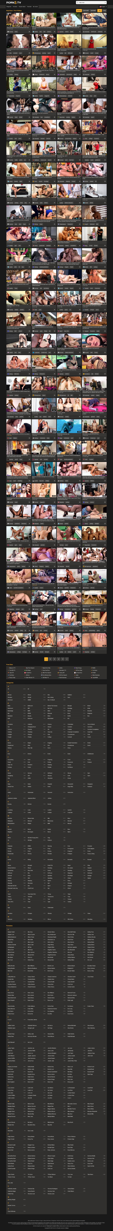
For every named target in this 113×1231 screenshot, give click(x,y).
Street (76, 888)
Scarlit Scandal (16, 1168)
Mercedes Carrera (76, 1103)
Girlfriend (56, 773)
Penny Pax (36, 1139)
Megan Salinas (56, 1109)
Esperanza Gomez (56, 1008)
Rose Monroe (76, 1150)
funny (16, 31)
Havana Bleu (56, 1034)
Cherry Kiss (56, 984)
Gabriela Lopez (16, 1028)
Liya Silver (76, 1090)
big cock (42, 480)
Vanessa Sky (36, 1188)
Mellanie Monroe (56, 1114)
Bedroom (36, 718)
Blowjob (76, 705)
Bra (76, 718)
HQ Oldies (28, 670)
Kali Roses (16, 1069)
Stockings (76, 875)
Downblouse (76, 745)
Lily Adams (56, 1087)
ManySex (61, 502)
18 (95, 181)
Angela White (56, 947)
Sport (56, 885)
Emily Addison (36, 1006)
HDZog (36, 224)
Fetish (36, 767)
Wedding (36, 919)
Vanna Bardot (36, 1191)
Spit (56, 883)
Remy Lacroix (36, 1150)
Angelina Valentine (56, 952)
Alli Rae (36, 947)
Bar (16, 713)
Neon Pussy (79, 668)
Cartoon (16, 729)
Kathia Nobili (36, 1066)
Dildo (36, 745)
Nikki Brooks (56, 1122)
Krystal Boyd (96, 1069)
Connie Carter (76, 987)
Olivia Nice (16, 1130)
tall (65, 53)
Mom (76, 818)
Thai (36, 899)
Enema (36, 753)
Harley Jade (36, 1034)
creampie (100, 31)
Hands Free (16, 786)
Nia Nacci (36, 1122)
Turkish (76, 901)
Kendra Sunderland (56, 1071)
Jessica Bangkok (56, 1053)
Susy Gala (96, 1163)
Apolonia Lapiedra (76, 947)
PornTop (61, 545)
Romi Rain (76, 1147)
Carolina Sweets (16, 984)
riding (21, 630)
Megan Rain (56, 1106)
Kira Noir (76, 1074)
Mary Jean (36, 1116)
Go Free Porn (79, 672)
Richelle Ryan (56, 1147)
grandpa (74, 609)
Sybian (96, 878)
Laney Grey (16, 1090)
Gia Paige (56, 1028)
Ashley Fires (96, 932)
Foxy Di (16, 1019)
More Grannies (96, 675)
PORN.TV (13, 2)
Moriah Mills (96, 1114)
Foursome (76, 762)
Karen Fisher (16, 1071)
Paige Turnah (16, 1139)
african (20, 331)
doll (44, 31)
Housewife (76, 784)
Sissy (36, 875)
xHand (35, 245)
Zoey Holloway (16, 1211)
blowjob (42, 138)
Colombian (76, 724)
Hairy (16, 784)
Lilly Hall (36, 1098)
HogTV (86, 224)
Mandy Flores (16, 1114)
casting (95, 267)
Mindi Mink (76, 1116)
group (66, 309)
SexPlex (11, 288)
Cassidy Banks (36, 979)
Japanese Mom (36, 798)
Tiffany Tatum (36, 1177)
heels (24, 224)
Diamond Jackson (76, 995)
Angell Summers (56, 955)
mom (20, 53)
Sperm (56, 880)
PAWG (36, 846)
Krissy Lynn (76, 1082)
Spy (56, 888)
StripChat (87, 652)
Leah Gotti (36, 1087)
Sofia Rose (76, 1156)
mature (66, 31)
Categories (8, 6)
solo (95, 95)
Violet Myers (76, 1191)
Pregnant (76, 851)
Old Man (36, 840)
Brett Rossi (56, 971)
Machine (16, 818)
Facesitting (16, 759)
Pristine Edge (76, 1139)
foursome (96, 138)
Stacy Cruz (76, 1163)
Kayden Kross (36, 1074)
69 (36, 689)
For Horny (95, 670)
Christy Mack (76, 979)
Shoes (36, 868)
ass (40, 416)
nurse (16, 502)
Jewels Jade (56, 1061)
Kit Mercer (76, 1077)
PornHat (11, 31)
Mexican (36, 821)
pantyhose (97, 160)
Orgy (56, 837)
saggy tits (47, 95)
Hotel (56, 786)
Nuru (76, 829)
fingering (41, 566)
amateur (22, 309)
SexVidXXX (62, 74)
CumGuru (11, 675)
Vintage (76, 913)
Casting (16, 732)
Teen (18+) (16, 901)
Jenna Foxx (36, 1061)
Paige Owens (16, 1136)
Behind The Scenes (56, 705)
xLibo (77, 675)
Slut (36, 885)
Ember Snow (16, 1013)
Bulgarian (96, 713)
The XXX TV (12, 670)
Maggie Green (16, 1111)
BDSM (20, 117)
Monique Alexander (96, 1111)
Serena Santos (36, 1156)
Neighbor (16, 832)
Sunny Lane (96, 1161)
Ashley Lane (96, 934)
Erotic (56, 753)
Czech (96, 737)
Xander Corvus (16, 1205)
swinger (92, 309)
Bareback (16, 716)
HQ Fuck (78, 677)
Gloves (76, 773)
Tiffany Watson (56, 1174)
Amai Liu (36, 957)
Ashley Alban (76, 960)
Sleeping (36, 880)
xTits (10, 53)
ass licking (46, 288)
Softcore (56, 873)
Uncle (36, 907)
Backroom (16, 708)
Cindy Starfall (76, 981)
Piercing (56, 846)
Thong (56, 894)
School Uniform (16, 868)
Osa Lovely (36, 1130)
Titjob (76, 894)
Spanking (56, 878)
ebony (47, 74)
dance (43, 395)
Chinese (36, 734)
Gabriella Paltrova (36, 1025)
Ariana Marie (76, 955)
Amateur (16, 697)
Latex (36, 810)
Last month (86, 10)
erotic (20, 138)
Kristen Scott (96, 1066)
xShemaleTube (62, 96)
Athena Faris (96, 939)
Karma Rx (16, 1079)
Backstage (16, 711)
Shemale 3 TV (62, 670)
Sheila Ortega (36, 1168)
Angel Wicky (56, 944)
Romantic (76, 859)
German (36, 773)
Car (16, 727)
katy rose (17, 373)
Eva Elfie (56, 1013)
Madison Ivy (16, 1109)
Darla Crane (36, 1000)
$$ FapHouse (37, 53)
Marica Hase (36, 1103)
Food (76, 759)
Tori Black (56, 1177)
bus (41, 117)
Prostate (96, 846)
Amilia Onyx (36, 960)
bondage (46, 181)
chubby (66, 288)
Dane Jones (36, 992)
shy (92, 373)
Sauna (16, 865)
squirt (49, 53)
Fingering (56, 759)
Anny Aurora (76, 942)
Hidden (36, 786)
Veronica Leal (36, 1193)
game (18, 566)
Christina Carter (76, 976)
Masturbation (16, 823)
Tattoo (16, 896)
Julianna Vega (96, 1053)
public (20, 160)
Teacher (16, 899)
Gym (96, 773)
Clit (56, 729)
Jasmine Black (16, 1061)
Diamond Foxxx (76, 992)
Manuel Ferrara (16, 1116)
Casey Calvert (36, 976)
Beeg (86, 245)
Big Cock (56, 708)
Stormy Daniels (76, 1168)
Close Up (56, 732)
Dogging (56, 743)
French (76, 764)
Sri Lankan (76, 868)
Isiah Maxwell (16, 1042)
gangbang (95, 566)
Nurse (56, 832)
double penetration (44, 267)
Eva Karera (76, 1006)
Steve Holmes (76, 1166)
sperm (92, 117)
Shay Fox (36, 1163)
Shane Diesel (36, 1161)
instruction (24, 523)
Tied (56, 899)
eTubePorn (28, 672)
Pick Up (36, 853)
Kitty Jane (76, 1079)
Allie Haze (36, 949)
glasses (93, 416)
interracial (92, 224)
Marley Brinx (36, 1111)
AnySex (86, 331)
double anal (44, 352)
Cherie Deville (56, 981)
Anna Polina (76, 937)
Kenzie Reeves (56, 1077)
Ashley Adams (76, 957)
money (96, 53)
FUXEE (94, 672)
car (25, 160)
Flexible (56, 767)
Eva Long (76, 1008)
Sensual (16, 875)
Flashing (56, 764)
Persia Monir (56, 1136)
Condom (76, 727)
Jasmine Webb (36, 1050)
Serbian (16, 878)
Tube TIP (11, 672)
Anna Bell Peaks (76, 932)
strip (91, 95)
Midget (36, 823)
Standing (76, 870)
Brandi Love (56, 965)
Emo (16, 753)
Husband (96, 786)
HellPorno (36, 160)
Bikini (56, 711)
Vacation (16, 913)
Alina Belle (36, 939)
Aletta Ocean (16, 952)
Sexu (10, 438)
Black (56, 716)
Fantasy (16, 767)
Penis (36, 851)
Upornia (61, 31)
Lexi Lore (36, 1093)
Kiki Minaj (76, 1071)
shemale (70, 95)
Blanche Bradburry (36, 968)
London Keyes (76, 1093)
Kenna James (56, 1074)
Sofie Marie (76, 1158)
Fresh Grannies (62, 677)
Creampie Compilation (76, 732)
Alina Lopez (36, 942)
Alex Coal (16, 960)
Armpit (36, 697)
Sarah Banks (16, 1163)
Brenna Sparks (56, 968)
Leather (56, 810)
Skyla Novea (56, 1163)
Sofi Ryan (56, 1166)
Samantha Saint (16, 1161)
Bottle (76, 716)
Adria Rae (16, 942)
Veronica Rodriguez (56, 1188)
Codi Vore (76, 984)
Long (104, 10)
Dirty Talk (36, 748)
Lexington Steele (36, 1095)
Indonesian (36, 792)
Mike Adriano (76, 1111)
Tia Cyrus (36, 1174)
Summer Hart (96, 1158)
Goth (76, 775)
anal (15, 352)
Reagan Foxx (36, 1145)
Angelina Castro (56, 949)
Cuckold (76, 737)
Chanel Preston (36, 987)
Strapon (76, 885)
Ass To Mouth (56, 700)
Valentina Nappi (16, 1191)
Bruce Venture (96, 968)
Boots (76, 711)
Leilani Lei (36, 1090)
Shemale (16, 883)
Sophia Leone (76, 1161)
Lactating (16, 810)
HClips (35, 74)
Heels (36, 784)
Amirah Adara (56, 932)
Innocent (56, 792)
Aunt (76, 697)
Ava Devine (96, 957)
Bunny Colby (96, 971)
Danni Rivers (36, 997)
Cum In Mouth (96, 724)
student (16, 630)
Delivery (16, 748)
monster (46, 459)
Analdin (11, 74)
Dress (76, 748)
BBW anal (70, 53)
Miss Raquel (96, 1103)
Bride (96, 708)
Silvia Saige (56, 1161)
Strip (96, 865)
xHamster (87, 31)
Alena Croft (16, 949)
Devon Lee (56, 1000)
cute (41, 31)
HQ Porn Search (63, 675)
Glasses (56, 775)
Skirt (36, 878)
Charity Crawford (56, 976)
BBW (36, 711)
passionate (41, 245)
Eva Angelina (56, 1011)
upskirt (92, 395)
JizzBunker (36, 352)
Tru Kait (76, 1177)
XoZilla (61, 53)
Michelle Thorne (76, 1109)
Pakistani (16, 846)
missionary (97, 288)
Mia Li (76, 1106)
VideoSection (62, 224)
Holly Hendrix (76, 1034)
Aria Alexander (76, 949)
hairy (19, 352)
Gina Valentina (96, 1028)
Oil (16, 840)
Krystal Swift (96, 1071)
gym (16, 245)
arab (91, 352)
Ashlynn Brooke (96, 937)
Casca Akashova (16, 987)
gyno (16, 545)
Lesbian (56, 812)
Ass (56, 695)
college (90, 138)
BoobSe (61, 245)
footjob (73, 181)
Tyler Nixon (96, 1174)
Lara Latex (16, 1093)
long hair (18, 95)
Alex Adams (16, 955)
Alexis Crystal (36, 934)
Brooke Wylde (76, 971)
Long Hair (76, 812)
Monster (76, 821)
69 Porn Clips (79, 670)
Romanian (56, 859)
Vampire (36, 913)
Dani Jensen (36, 995)
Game (16, 773)
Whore (56, 919)
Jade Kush (16, 1053)
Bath (16, 718)
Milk (56, 818)
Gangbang (16, 775)
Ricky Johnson (56, 1150)
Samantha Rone (16, 1156)
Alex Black (16, 957)
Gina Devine (76, 1028)
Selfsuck (16, 873)
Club (56, 734)
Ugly (16, 907)
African (16, 695)
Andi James (56, 942)
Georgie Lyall (36, 1028)
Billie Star (16, 971)
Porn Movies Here (47, 675)
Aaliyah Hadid (16, 932)
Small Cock (36, 888)
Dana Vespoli (16, 1000)
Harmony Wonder (36, 1036)
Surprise (96, 870)
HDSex (86, 181)
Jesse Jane (56, 1050)
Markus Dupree (36, 1109)
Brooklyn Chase (96, 965)
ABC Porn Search (47, 672)
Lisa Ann (56, 1098)
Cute (96, 734)
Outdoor (56, 840)
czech (91, 53)
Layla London (16, 1098)
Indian (16, 792)
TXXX (35, 309)
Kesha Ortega (56, 1079)
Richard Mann (56, 1145)
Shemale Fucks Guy (16, 888)
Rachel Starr (16, 1147)
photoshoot (69, 74)
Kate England (16, 1082)
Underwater (56, 907)
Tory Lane (76, 1174)
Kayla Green (36, 1077)
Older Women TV (30, 677)
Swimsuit (96, 873)
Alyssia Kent (36, 955)
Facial (16, 762)
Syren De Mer (96, 1166)
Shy (36, 873)
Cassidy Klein (36, 981)
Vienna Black (76, 1188)
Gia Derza (56, 1025)
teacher (49, 160)
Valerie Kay (16, 1193)
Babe (16, 705)
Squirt (76, 865)
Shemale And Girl (16, 885)
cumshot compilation (18, 587)
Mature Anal (36, 818)
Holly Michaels (76, 1036)
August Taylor (96, 949)
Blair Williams (36, 965)
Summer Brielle (96, 1156)
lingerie (66, 267)
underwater (66, 438)
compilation (47, 117)
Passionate (16, 853)
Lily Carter (56, 1090)
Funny (96, 759)
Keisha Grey (56, 1066)
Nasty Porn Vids (46, 668)
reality (16, 160)
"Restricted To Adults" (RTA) (53, 1226)
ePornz (28, 675)
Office (16, 837)
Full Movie (76, 767)
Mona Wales (96, 1109)
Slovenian (36, 883)
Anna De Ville (76, 934)
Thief (36, 901)
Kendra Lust (56, 1069)
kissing (16, 74)
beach (71, 31)
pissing (44, 53)
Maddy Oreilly (16, 1103)
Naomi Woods (16, 1122)
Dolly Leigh (76, 1000)
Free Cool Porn (46, 670)
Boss (76, 713)
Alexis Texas (36, 937)
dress (41, 224)
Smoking (56, 868)
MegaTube (11, 609)
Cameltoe (16, 724)
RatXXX (11, 352)
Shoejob (36, 865)
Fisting (56, 762)
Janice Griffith (16, 1058)
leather (97, 395)
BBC (97, 224)
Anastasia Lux (56, 939)
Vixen (96, 913)
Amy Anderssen (56, 934)
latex (16, 224)
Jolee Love (76, 1058)
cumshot (91, 459)
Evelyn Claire (96, 1006)
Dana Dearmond (16, 997)
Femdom (36, 764)
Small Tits (56, 865)
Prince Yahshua (76, 1136)
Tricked (76, 899)
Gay (16, 778)
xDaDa (60, 668)
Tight (56, 901)
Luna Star (96, 1090)
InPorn (86, 523)
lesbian (73, 117)
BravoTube (11, 96)
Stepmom (76, 873)
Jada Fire (16, 1050)
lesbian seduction (69, 202)
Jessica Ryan (56, 1055)
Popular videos (22, 6)
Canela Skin (16, 979)
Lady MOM (95, 677)
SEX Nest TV (46, 677)
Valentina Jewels (16, 1188)
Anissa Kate (56, 960)
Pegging (36, 848)
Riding (36, 859)
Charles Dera (56, 979)
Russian (96, 859)
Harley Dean (16, 1036)
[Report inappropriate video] (29, 31)
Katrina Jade (36, 1069)
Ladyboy (16, 812)
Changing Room (36, 727)
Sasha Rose (16, 1166)
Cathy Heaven (36, 984)
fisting (45, 331)
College (56, 737)
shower (96, 373)
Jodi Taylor (76, 1053)
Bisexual (56, 713)
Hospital (56, 784)
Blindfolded (56, 718)
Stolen (76, 878)
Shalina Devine (36, 1158)
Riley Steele (76, 1145)
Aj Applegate (16, 947)
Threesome (56, 896)
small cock (93, 31)
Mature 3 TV (12, 668)
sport (14, 480)
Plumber (56, 853)
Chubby (36, 737)
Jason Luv (36, 1053)
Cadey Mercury (16, 976)
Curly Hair (96, 732)
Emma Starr (56, 1006)
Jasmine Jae (36, 1048)
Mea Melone (56, 1103)
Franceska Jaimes (36, 1019)
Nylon (76, 832)
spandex (67, 587)
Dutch (96, 745)
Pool (76, 846)
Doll (56, 745)
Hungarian (96, 784)
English (103, 6)
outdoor (49, 31)
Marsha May (36, 1114)
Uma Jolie (16, 1183)
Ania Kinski (56, 957)
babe (21, 181)
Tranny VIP (61, 672)
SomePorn (87, 374)
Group (76, 778)
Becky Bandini (16, 968)
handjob (97, 523)
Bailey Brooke (16, 965)
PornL (35, 181)
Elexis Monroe (16, 1008)
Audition (76, 695)
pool (66, 160)
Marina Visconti (36, 1106)
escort (16, 459)
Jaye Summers (36, 1058)
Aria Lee (76, 952)
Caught (16, 737)
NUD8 (94, 668)
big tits (41, 95)
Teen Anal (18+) (36, 894)
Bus (96, 716)
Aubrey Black (96, 942)
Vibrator (56, 913)
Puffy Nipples (96, 848)
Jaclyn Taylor (16, 1048)
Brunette (96, 711)
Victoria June (56, 1193)
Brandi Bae (36, 971)
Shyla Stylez (56, 1158)
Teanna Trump (16, 1177)
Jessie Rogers (56, 1058)
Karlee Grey (16, 1077)
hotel (21, 459)
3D (16, 689)
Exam (76, 753)
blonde (95, 245)
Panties (16, 848)
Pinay (56, 848)
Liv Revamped (76, 1087)
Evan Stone (76, 1013)
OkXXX (36, 31)
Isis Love (36, 1042)
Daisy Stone (16, 992)
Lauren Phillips (16, 1095)
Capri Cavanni (16, 981)
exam (20, 545)
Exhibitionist (96, 753)
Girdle (36, 778)
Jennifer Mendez (56, 1048)
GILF (36, 775)
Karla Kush (16, 1074)
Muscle (76, 823)
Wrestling (96, 919)
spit (41, 630)
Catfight (16, 734)
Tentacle (36, 896)
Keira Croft (36, 1082)
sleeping (68, 181)
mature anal (43, 160)
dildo (20, 224)
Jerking (56, 798)
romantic (15, 53)
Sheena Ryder (36, 1166)
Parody (16, 851)
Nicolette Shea (36, 1125)
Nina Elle (56, 1125)
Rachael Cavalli (16, 1145)
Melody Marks (56, 1116)
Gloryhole (56, 778)
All (99, 10)
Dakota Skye (16, 995)
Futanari (96, 762)
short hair (71, 160)
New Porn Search (30, 668)
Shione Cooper (56, 1156)
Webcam (16, 919)
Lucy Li (76, 1098)
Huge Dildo (76, 786)
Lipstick (76, 810)
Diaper (36, 743)
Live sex (36, 6)
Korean (56, 804)
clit (49, 331)
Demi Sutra (56, 995)
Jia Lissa (76, 1048)
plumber (42, 545)
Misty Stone (96, 1106)
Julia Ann (96, 1050)
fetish (16, 117)
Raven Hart (16, 1150)
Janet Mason (16, 1055)
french (71, 267)
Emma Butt (36, 1011)
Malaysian (16, 821)
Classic (56, 727)
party (40, 309)
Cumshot (96, 727)
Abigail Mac (16, 939)
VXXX (10, 587)
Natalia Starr (16, 1125)
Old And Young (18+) (36, 837)
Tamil (16, 894)
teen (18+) (66, 331)
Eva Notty (76, 1011)
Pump (96, 851)
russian (91, 181)
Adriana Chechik (16, 944)
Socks (56, 870)
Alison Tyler (36, 944)
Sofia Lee (56, 1168)
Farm (36, 759)
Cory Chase (96, 976)
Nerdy (36, 829)
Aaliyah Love (16, 934)
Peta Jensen (56, 1139)
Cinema (56, 724)
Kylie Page (96, 1074)
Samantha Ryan (16, 1158)
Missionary (56, 821)
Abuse (66, 1228)
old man (48, 138)
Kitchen (36, 804)
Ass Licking (56, 697)
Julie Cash (96, 1055)
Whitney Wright (16, 1199)
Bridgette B (76, 968)
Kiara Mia (76, 1069)
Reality (16, 859)
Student (96, 868)
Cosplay (76, 729)
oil (65, 651)
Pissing (56, 851)
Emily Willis (36, 1008)
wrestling (20, 480)
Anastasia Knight (56, 937)
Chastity (36, 729)
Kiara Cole (56, 1082)
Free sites (29, 6)
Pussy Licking (96, 853)
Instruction (76, 792)
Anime (36, 695)
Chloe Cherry (56, 987)
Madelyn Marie (16, 1106)
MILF (16, 331)
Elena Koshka (16, 1006)
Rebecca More (36, 1147)
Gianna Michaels (76, 1025)
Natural (16, 829)
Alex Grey (36, 932)
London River (76, 1095)
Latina (36, 812)
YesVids (87, 160)
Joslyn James (96, 1048)
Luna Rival (96, 1087)
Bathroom (36, 705)
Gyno (96, 775)
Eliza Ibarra (16, 1011)
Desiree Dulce (56, 997)
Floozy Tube (12, 677)
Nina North (76, 1122)
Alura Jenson (36, 952)
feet (41, 288)
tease (75, 74)
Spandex (56, 875)
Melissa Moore (56, 1111)
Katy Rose (36, 1071)
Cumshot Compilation (96, 729)
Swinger (96, 875)
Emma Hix (36, 1013)
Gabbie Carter (16, 1025)
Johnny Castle (76, 1055)
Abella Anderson (16, 937)
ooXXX (36, 480)
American (16, 700)
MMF (56, 823)
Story (76, 880)
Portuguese (76, 848)
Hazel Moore (56, 1036)
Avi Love (96, 960)
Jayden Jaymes (36, 1055)
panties (21, 416)
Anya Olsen (76, 944)
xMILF (60, 331)
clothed (93, 74)
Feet (36, 762)
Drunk (96, 743)
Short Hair (36, 870)
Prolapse (76, 853)
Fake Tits (16, 764)
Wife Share (76, 919)
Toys (76, 896)
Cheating (36, 732)
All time (79, 10)
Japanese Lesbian (16, 798)
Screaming (16, 870)
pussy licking (68, 138)
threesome (41, 74)
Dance (16, 743)
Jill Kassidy (76, 1050)
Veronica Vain (56, 1191)
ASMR (36, 700)
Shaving (16, 880)
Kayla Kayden (36, 1079)
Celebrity (36, 724)
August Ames (96, 947)
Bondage (76, 708)
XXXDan (36, 438)
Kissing (16, 804)
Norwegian (36, 832)
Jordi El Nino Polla (76, 1061)
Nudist (56, 829)
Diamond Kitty (76, 997)
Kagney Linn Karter (16, 1066)
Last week (93, 10)
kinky (48, 438)
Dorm (56, 748)
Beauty (36, 716)
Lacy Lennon (16, 1087)
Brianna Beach (76, 965)
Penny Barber (36, 1136)
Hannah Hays (16, 1034)
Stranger (76, 883)
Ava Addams (96, 952)
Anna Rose (76, 939)
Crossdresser (76, 734)
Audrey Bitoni (96, 944)
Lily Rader (56, 1095)
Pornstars (15, 6)
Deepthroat (16, 745)
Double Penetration (76, 743)
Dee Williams (56, 992)
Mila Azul (76, 1114)
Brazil (96, 705)
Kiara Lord (76, 1066)
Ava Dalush (96, 955)
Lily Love (56, 1093)
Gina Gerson (96, 1025)
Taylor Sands (16, 1174)
